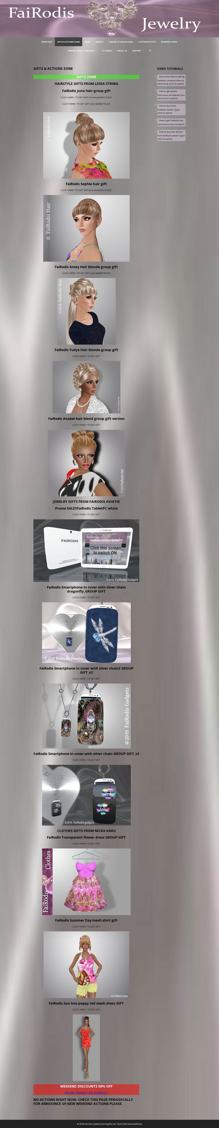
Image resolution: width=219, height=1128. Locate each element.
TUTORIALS (107, 50)
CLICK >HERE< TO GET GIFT (86, 356)
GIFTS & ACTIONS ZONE (68, 41)
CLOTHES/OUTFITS (147, 41)
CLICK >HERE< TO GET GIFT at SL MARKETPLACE (86, 103)
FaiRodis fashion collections (81, 50)
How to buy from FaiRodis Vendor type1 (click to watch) (168, 109)
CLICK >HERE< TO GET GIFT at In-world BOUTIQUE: (86, 97)
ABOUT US (122, 50)
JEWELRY (99, 41)
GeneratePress (135, 1123)
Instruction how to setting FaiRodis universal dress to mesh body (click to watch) (171, 80)
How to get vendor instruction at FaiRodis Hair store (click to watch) (171, 95)
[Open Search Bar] (150, 50)
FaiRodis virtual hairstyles (121, 41)
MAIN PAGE (47, 41)
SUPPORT (136, 50)
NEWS (87, 41)
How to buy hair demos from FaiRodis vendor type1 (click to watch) (171, 135)
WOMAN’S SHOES (169, 41)
